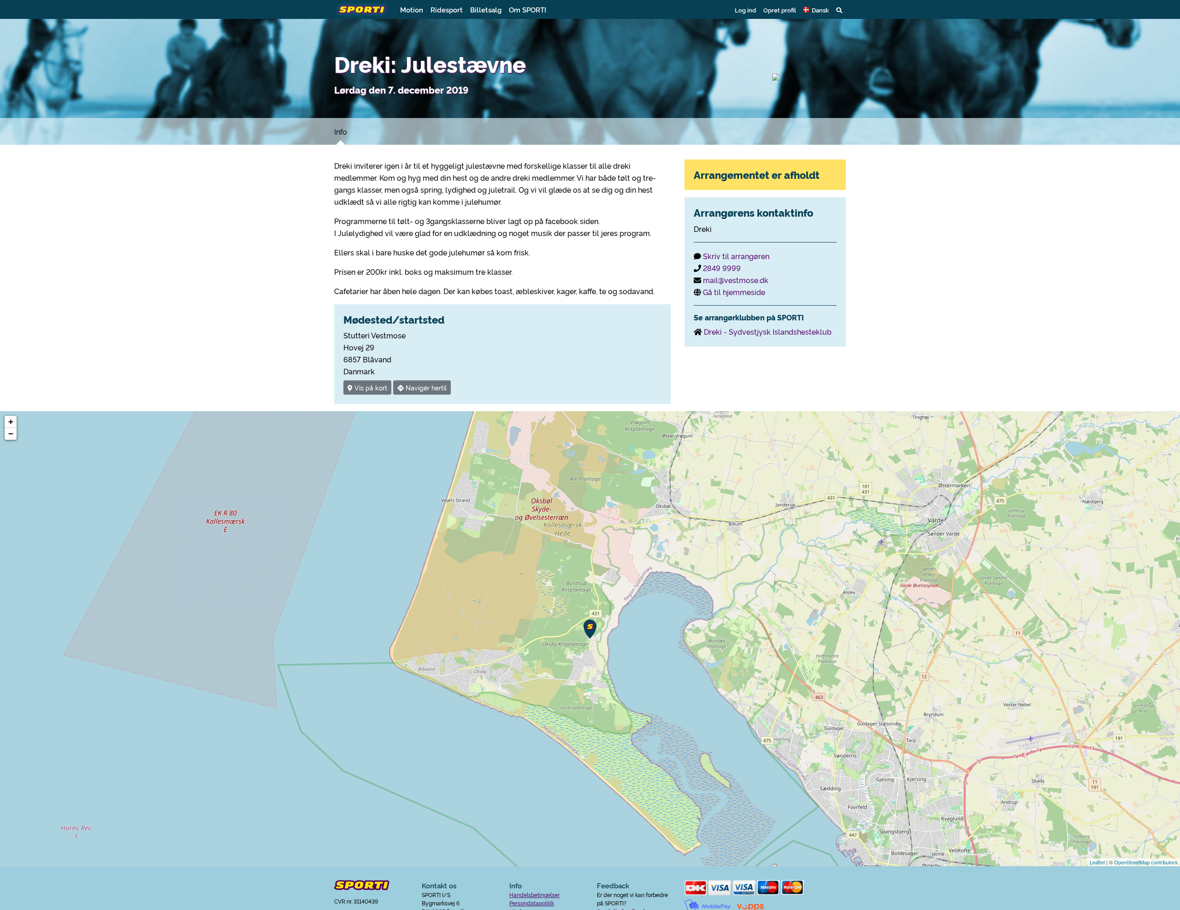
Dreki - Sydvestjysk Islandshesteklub (768, 331)
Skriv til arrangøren (736, 256)
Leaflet (1097, 862)
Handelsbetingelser (534, 894)
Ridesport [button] (447, 9)
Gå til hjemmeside (734, 292)
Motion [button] (411, 9)
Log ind (745, 10)
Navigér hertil (425, 387)
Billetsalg (486, 9)
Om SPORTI (527, 9)
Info (340, 131)
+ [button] (10, 421)
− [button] (10, 433)
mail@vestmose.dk (735, 280)
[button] (816, 10)
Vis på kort (370, 387)
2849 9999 (722, 268)
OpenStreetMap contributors (1146, 862)
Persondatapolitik (531, 903)
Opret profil (779, 10)
